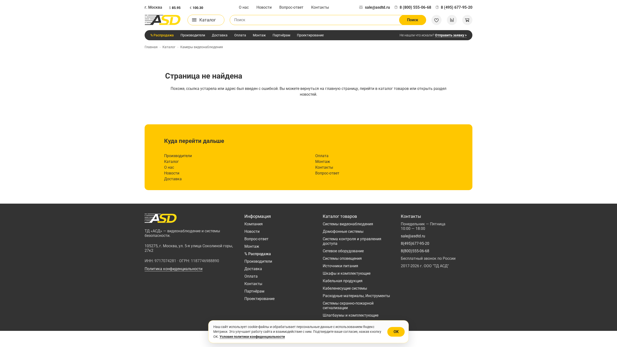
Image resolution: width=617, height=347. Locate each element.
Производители (193, 35)
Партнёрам (281, 35)
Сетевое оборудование (343, 251)
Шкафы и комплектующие (346, 273)
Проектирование (310, 35)
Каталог (171, 161)
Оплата (240, 35)
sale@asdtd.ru (377, 7)
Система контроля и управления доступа (352, 241)
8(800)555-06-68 (415, 251)
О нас (244, 7)
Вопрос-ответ (291, 7)
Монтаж (259, 35)
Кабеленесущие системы (345, 288)
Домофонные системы (343, 231)
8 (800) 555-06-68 (415, 7)
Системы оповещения (342, 258)
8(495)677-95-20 (415, 243)
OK (396, 331)
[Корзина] (467, 20)
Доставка (220, 35)
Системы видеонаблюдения (348, 224)
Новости (264, 7)
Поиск (412, 20)
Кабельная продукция (342, 281)
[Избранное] (436, 20)
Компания (253, 224)
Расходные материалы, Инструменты (356, 296)
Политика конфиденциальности (173, 269)
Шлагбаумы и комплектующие (350, 315)
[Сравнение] (452, 20)
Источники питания (340, 266)
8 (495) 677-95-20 (456, 7)
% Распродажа (162, 35)
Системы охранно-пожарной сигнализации (348, 305)
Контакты (320, 7)
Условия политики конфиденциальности (252, 337)
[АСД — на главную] (163, 20)
